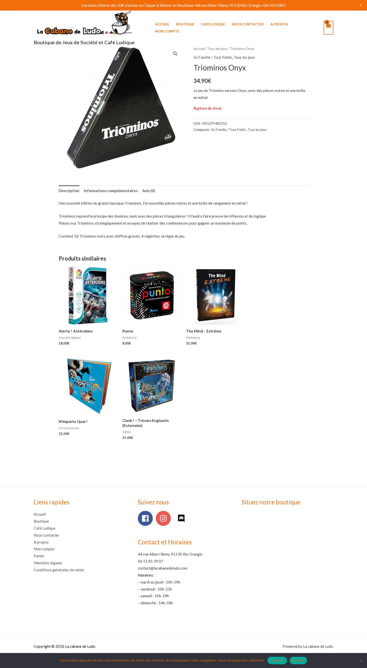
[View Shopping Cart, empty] (328, 28)
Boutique (185, 24)
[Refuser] (360, 660)
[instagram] (164, 518)
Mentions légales (48, 563)
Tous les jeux (217, 48)
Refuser (298, 660)
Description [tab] (69, 190)
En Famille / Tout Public (212, 57)
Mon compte (167, 31)
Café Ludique (213, 24)
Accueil (162, 24)
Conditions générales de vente (59, 570)
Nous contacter (248, 24)
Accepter (277, 660)
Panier (39, 556)
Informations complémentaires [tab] (111, 190)
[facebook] (146, 518)
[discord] (182, 518)
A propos (279, 24)
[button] (175, 53)
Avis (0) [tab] (148, 190)
